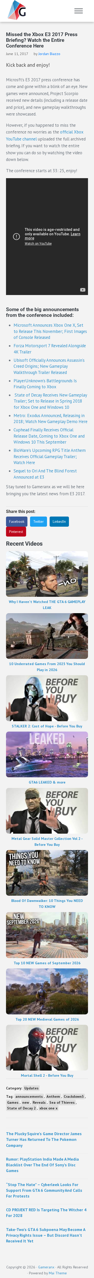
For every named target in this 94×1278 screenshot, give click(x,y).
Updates (31, 1088)
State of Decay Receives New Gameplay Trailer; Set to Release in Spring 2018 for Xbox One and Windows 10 (50, 401)
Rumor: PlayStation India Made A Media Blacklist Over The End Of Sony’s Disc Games (42, 1164)
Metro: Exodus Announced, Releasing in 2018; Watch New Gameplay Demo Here (50, 419)
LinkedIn (59, 521)
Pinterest (16, 531)
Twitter (38, 521)
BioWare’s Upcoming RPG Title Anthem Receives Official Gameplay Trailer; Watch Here (50, 456)
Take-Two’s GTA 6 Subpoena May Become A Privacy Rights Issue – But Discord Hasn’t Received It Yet (45, 1235)
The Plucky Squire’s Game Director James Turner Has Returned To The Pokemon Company (44, 1139)
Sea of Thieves (62, 1102)
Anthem (53, 1096)
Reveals (39, 1102)
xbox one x (48, 1108)
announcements (29, 1096)
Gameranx (46, 1267)
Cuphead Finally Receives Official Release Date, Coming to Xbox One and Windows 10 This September (49, 436)
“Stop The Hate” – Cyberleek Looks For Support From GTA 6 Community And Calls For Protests (44, 1190)
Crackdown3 (74, 1096)
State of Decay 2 (21, 1108)
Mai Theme (58, 1273)
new (25, 1102)
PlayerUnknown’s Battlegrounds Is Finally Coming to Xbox (45, 384)
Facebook (16, 521)
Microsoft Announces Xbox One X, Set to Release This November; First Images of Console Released (50, 331)
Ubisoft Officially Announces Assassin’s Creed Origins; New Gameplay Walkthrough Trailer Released (49, 366)
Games (13, 1102)
